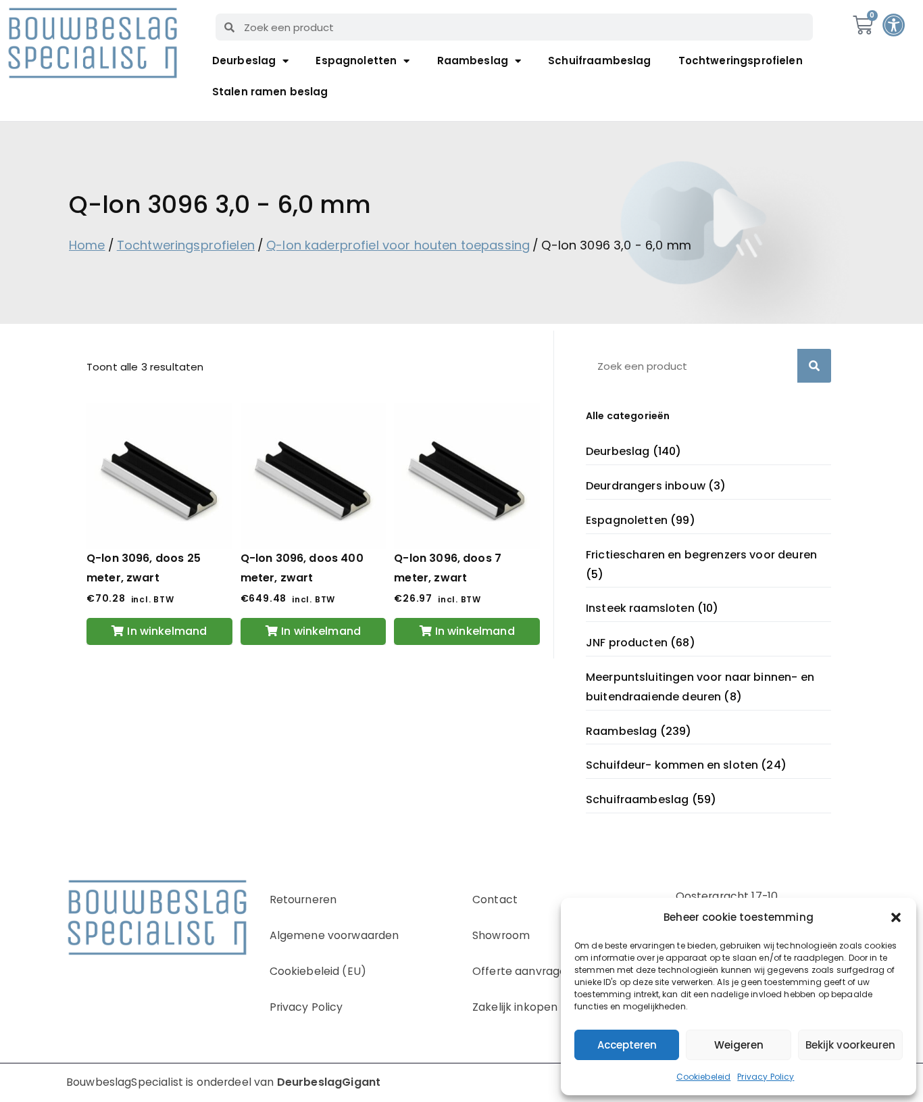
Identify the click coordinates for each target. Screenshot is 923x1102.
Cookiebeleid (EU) (318, 971)
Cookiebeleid (703, 1076)
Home (87, 245)
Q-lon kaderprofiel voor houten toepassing (398, 245)
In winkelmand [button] (167, 631)
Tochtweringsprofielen (740, 60)
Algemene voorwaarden (334, 935)
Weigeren (739, 1045)
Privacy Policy (765, 1076)
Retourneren (303, 899)
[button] (896, 917)
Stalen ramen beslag (270, 92)
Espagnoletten (356, 60)
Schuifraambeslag (599, 60)
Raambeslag (473, 60)
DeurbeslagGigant (328, 1082)
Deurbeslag (244, 60)
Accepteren (627, 1045)
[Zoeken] (814, 366)
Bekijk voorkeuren (850, 1045)
